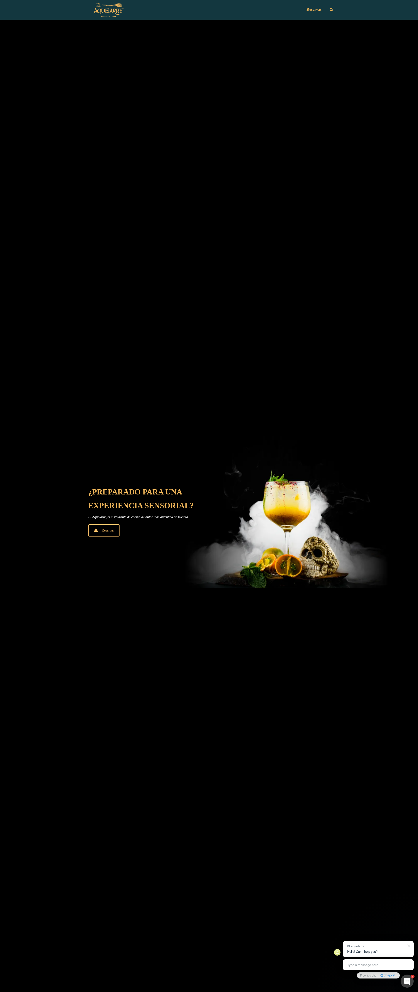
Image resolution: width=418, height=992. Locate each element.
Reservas (314, 9)
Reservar (108, 530)
